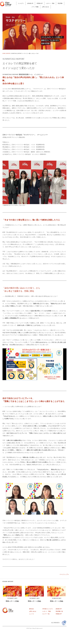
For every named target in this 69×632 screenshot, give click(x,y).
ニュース (31, 614)
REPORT (8, 53)
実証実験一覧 (59, 611)
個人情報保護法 (55, 622)
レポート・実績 (50, 3)
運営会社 (31, 608)
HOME (4, 53)
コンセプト (21, 3)
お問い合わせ (45, 6)
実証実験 (60, 3)
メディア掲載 (34, 6)
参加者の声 (30, 3)
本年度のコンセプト (47, 608)
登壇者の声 (40, 3)
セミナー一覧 (45, 614)
